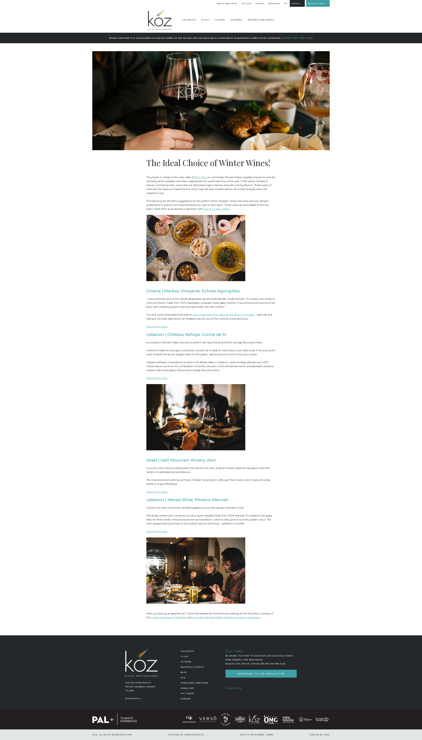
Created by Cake (319, 735)
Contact (295, 3)
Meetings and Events (261, 20)
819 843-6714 (132, 698)
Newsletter (274, 3)
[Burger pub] (240, 719)
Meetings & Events (192, 667)
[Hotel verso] (208, 719)
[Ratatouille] (288, 719)
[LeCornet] (305, 719)
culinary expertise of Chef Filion (169, 617)
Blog (184, 672)
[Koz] (160, 19)
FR (285, 3)
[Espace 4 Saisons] (189, 719)
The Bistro (187, 651)
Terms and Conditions (194, 683)
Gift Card (246, 3)
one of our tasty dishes (216, 208)
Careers (260, 3)
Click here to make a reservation (241, 617)
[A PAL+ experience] (115, 719)
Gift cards (187, 693)
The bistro (189, 20)
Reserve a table (316, 3)
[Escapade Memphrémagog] (322, 719)
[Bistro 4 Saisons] (225, 719)
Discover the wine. (157, 326)
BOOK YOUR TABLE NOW (298, 38)
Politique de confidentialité (186, 735)
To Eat (205, 20)
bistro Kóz (200, 177)
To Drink (219, 20)
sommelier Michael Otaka (207, 617)
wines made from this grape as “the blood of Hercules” (224, 314)
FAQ (183, 677)
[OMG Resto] (270, 719)
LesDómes (236, 20)
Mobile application (227, 3)
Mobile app (187, 688)
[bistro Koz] (254, 719)
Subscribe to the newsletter (261, 673)
